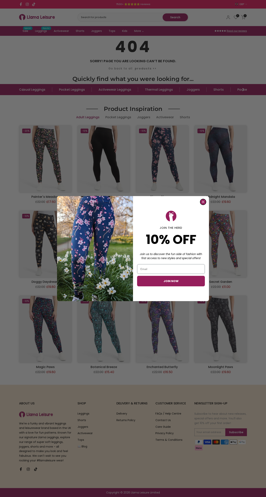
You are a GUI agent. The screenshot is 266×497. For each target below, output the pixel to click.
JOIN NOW (171, 281)
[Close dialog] (203, 202)
